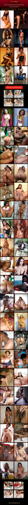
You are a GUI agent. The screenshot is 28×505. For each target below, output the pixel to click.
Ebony (14, 2)
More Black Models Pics (14, 87)
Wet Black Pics (14, 7)
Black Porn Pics (9, 5)
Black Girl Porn (19, 5)
